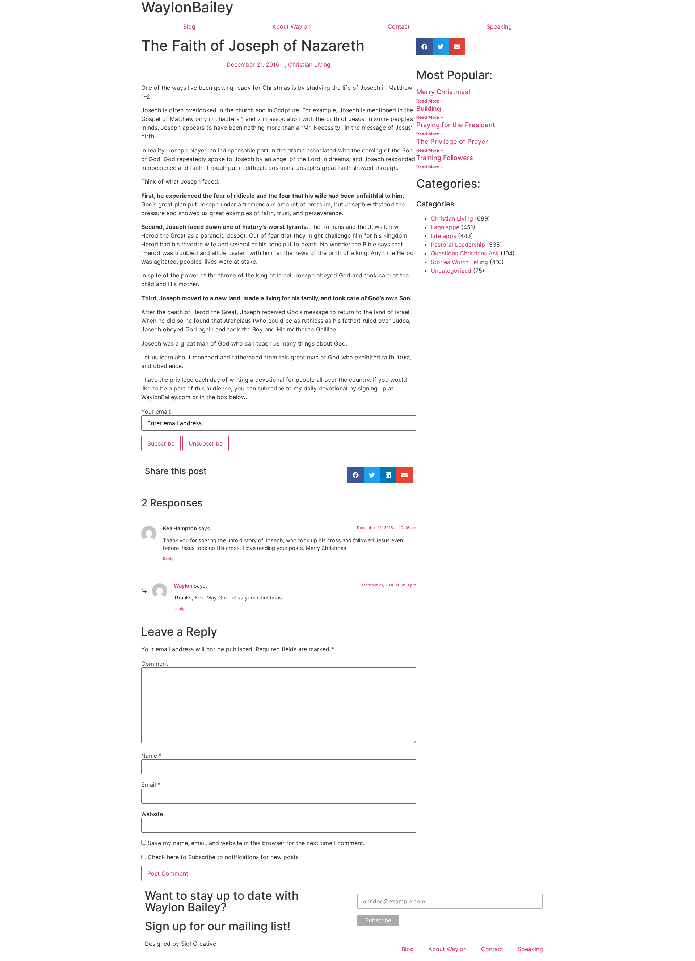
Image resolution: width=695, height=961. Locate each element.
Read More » (429, 101)
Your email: (156, 411)
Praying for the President (455, 125)
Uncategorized (451, 270)
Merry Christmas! (443, 92)
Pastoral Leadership (458, 244)
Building (428, 108)
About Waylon (291, 26)
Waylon (183, 585)
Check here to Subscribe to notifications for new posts (222, 857)
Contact (399, 26)
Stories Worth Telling (459, 262)
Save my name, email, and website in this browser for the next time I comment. (256, 843)
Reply (168, 558)
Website (152, 814)
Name (151, 756)
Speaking (499, 26)
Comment (154, 664)
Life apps (443, 235)
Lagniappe (445, 227)
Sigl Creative (198, 943)
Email (151, 784)
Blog (189, 26)
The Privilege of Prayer (452, 141)
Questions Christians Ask (465, 253)
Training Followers (444, 158)
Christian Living (309, 64)
